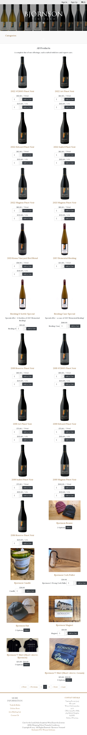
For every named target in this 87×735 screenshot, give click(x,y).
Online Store (15, 708)
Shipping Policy (38, 725)
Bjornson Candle (22, 583)
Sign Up (74, 2)
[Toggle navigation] (43, 22)
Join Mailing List (15, 712)
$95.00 (22, 325)
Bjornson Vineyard (58, 728)
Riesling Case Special (64, 313)
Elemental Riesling (64, 258)
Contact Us (15, 715)
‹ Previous (34, 687)
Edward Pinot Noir (22, 147)
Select (69, 527)
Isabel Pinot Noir (65, 147)
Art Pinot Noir (64, 91)
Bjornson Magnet (64, 625)
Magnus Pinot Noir (22, 202)
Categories (10, 35)
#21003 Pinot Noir (22, 91)
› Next (55, 687)
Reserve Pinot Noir (22, 368)
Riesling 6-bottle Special (22, 313)
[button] (20, 98)
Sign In (64, 2)
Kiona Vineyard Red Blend (22, 258)
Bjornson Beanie (64, 523)
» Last (63, 687)
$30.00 (64, 580)
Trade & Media (15, 705)
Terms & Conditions (52, 725)
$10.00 (65, 630)
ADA (29, 725)
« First (24, 687)
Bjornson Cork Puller (64, 575)
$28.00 (22, 587)
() (84, 2)
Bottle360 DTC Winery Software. (43, 730)
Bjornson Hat (22, 625)
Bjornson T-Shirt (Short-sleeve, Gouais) (64, 673)
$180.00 (64, 322)
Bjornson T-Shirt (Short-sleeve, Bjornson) (22, 656)
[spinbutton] (15, 99)
